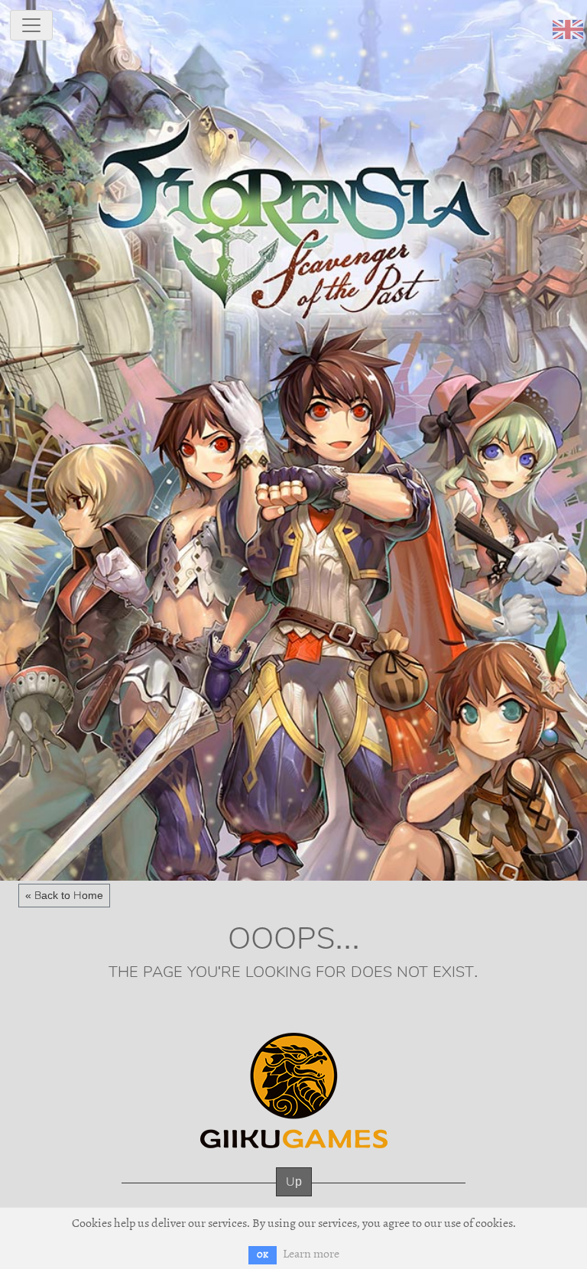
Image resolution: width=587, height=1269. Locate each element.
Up (294, 1181)
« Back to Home (64, 895)
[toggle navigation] (31, 25)
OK (262, 1255)
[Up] (294, 1197)
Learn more (311, 1253)
